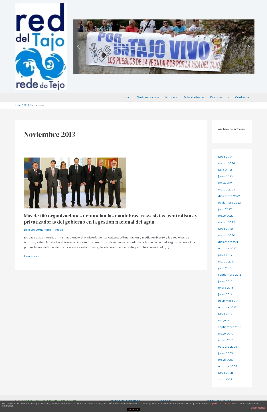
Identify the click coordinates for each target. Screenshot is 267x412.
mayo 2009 (226, 359)
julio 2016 (224, 268)
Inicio (127, 97)
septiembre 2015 (229, 274)
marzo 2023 (226, 189)
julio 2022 (225, 209)
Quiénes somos (148, 97)
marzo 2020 (226, 235)
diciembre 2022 (229, 196)
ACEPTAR (133, 409)
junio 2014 (225, 294)
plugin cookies (258, 408)
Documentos (219, 97)
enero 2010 (226, 340)
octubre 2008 (227, 366)
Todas (59, 229)
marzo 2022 (226, 222)
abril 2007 (225, 379)
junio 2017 (225, 255)
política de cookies (221, 403)
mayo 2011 (225, 320)
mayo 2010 (225, 333)
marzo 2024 (226, 163)
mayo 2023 (225, 183)
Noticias (171, 97)
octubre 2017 (227, 248)
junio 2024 (225, 156)
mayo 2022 (225, 215)
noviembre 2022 (229, 202)
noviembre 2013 (229, 300)
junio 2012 (225, 314)
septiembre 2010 (230, 327)
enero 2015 (225, 287)
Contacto (242, 97)
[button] (78, 47)
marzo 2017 (226, 261)
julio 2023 (225, 170)
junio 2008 (225, 373)
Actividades (191, 97)
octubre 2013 (227, 307)
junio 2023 (225, 176)
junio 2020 (225, 228)
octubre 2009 (227, 346)
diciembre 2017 (229, 242)
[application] (202, 97)
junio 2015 (225, 281)
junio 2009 (225, 353)
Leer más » (32, 256)
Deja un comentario (38, 229)
